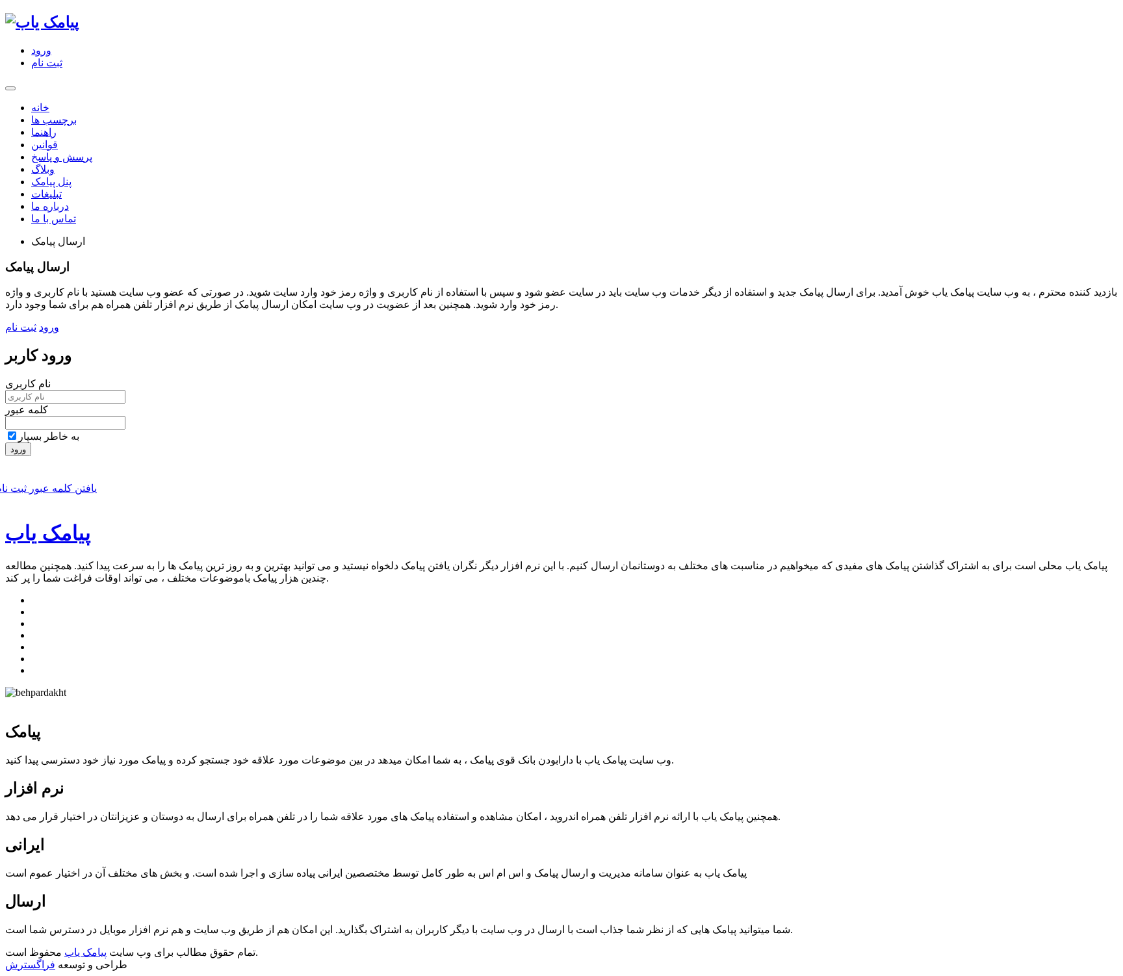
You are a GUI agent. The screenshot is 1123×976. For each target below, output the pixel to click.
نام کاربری (28, 383)
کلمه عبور (26, 409)
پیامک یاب (48, 533)
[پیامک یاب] (42, 22)
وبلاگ (43, 169)
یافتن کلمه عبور (62, 488)
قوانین (44, 144)
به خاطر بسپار (48, 436)
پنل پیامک (51, 181)
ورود (41, 50)
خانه (40, 107)
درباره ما (50, 206)
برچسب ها (54, 119)
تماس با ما (53, 218)
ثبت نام (46, 62)
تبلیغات (46, 193)
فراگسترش (30, 964)
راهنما (44, 132)
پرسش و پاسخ (61, 156)
